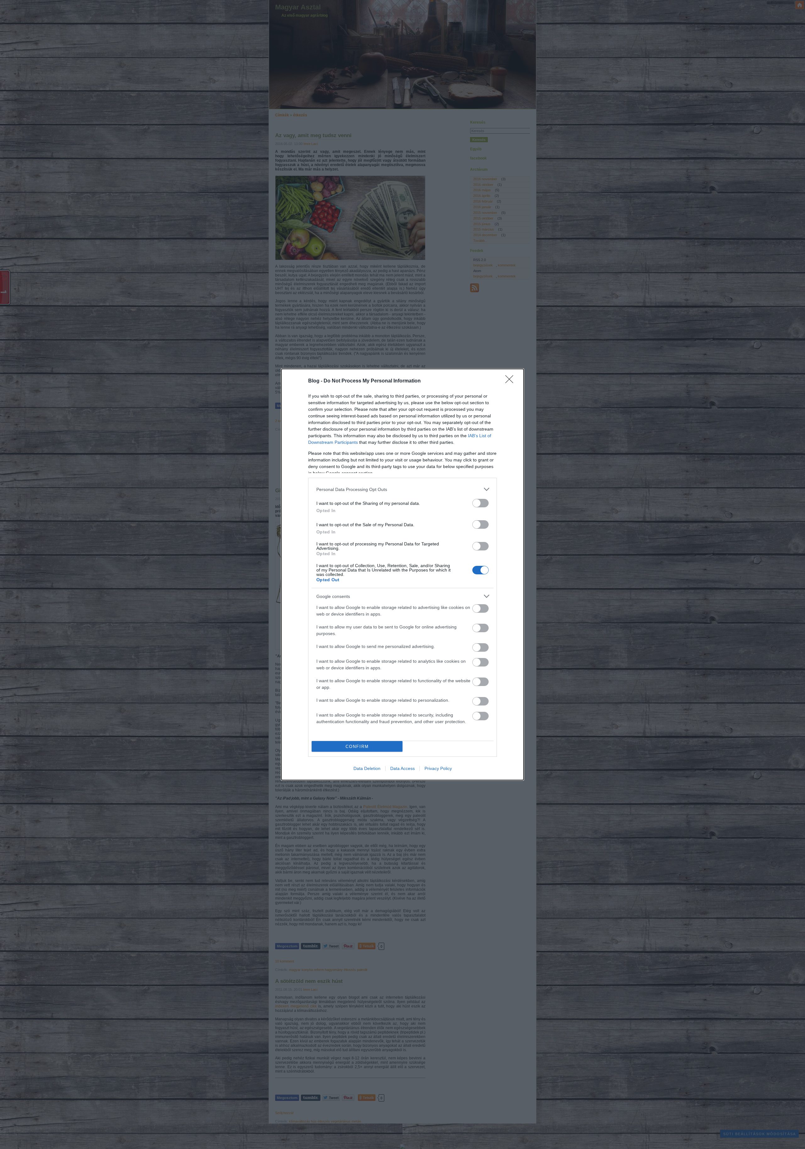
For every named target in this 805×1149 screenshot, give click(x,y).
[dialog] (402, 574)
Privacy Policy (438, 768)
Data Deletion (366, 768)
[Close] (511, 381)
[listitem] (402, 489)
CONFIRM (357, 746)
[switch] (480, 503)
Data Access (402, 768)
